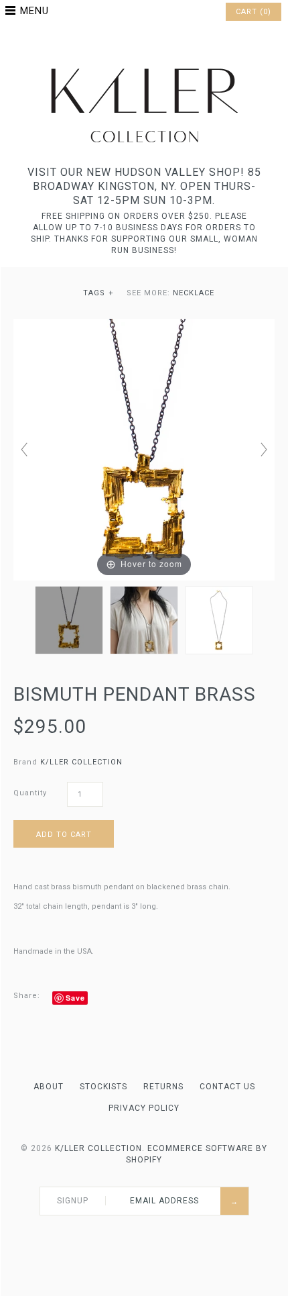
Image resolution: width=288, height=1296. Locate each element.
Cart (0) (253, 11)
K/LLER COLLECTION (81, 762)
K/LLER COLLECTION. (100, 1148)
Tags (99, 293)
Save (75, 998)
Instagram (161, 43)
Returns (163, 1086)
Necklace (193, 293)
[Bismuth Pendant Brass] (68, 620)
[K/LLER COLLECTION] (144, 64)
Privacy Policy (144, 1108)
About (48, 1086)
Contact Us (227, 1086)
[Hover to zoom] (144, 449)
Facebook (126, 43)
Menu (34, 11)
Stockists (103, 1086)
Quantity (30, 793)
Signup (72, 1200)
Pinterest (144, 43)
